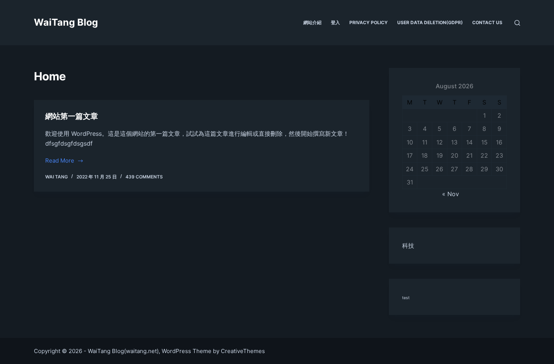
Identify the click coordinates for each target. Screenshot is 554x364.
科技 (408, 245)
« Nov (450, 194)
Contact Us (487, 22)
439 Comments (144, 177)
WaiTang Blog (66, 22)
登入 (335, 22)
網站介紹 (312, 22)
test (406, 297)
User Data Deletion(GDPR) (430, 22)
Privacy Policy (368, 22)
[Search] (517, 23)
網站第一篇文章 (71, 116)
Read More (59, 161)
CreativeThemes (243, 351)
